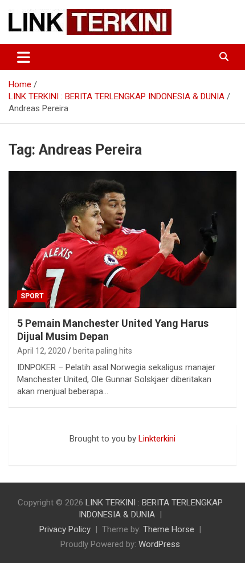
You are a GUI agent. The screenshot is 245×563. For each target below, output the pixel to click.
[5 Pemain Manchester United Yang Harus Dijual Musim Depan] (122, 239)
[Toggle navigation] (24, 57)
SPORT (32, 296)
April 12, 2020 (41, 350)
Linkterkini (156, 439)
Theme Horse (168, 529)
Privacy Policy (65, 529)
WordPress (159, 544)
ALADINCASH (42, 450)
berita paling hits (102, 350)
